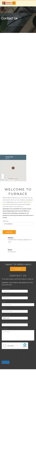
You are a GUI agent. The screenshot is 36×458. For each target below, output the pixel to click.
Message (5, 329)
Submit (5, 362)
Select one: (6, 315)
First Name (6, 288)
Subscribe (5, 221)
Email (4, 302)
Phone (4, 309)
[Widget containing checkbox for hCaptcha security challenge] (15, 349)
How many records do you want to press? (15, 322)
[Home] (7, 3)
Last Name (6, 295)
